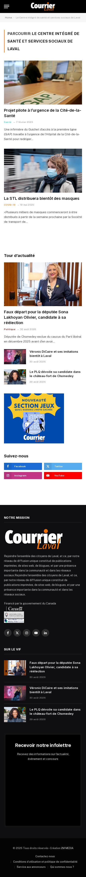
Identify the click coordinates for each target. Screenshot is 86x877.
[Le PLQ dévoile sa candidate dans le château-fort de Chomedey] (15, 376)
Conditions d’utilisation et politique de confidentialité (45, 861)
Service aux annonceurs (31, 866)
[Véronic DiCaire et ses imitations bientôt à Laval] (15, 356)
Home (8, 17)
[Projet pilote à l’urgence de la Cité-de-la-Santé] (43, 82)
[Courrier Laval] (43, 6)
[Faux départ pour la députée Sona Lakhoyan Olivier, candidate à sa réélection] (43, 284)
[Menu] (6, 6)
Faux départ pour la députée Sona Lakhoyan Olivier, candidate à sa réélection (36, 317)
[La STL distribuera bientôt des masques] (43, 170)
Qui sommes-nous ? (62, 866)
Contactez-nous (45, 856)
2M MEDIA (67, 848)
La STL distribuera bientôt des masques (41, 198)
